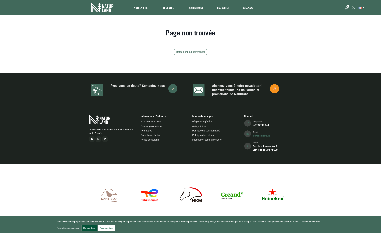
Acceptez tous (106, 228)
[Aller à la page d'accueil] (102, 7)
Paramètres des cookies (68, 228)
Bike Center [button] (223, 7)
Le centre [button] (168, 7)
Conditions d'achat (150, 135)
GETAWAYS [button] (248, 7)
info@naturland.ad (261, 135)
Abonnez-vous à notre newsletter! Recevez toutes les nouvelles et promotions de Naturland (237, 89)
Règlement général (202, 121)
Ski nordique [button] (196, 7)
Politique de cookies (203, 135)
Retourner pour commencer (190, 52)
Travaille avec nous (151, 121)
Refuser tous (89, 228)
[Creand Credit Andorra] (231, 194)
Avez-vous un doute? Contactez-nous (137, 85)
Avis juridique (199, 126)
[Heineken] (272, 194)
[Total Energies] (150, 194)
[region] (190, 224)
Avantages (146, 130)
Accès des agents (150, 139)
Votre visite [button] (141, 7)
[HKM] (190, 194)
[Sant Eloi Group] (109, 194)
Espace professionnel (152, 126)
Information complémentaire (207, 139)
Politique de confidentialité (206, 130)
